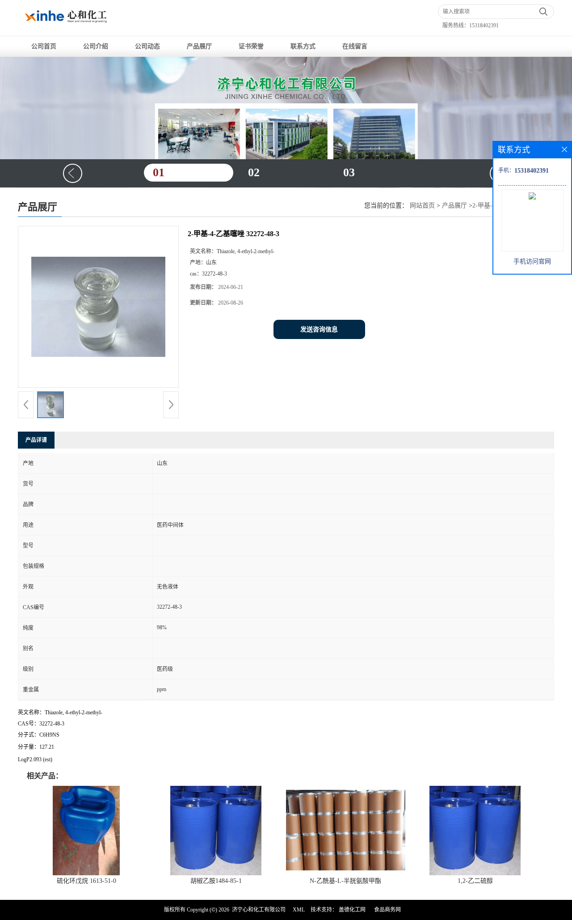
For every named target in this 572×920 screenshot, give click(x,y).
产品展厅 (199, 46)
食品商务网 (387, 910)
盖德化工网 (352, 910)
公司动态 (147, 46)
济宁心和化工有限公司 (259, 910)
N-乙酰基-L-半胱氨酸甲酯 (345, 881)
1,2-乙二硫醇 (475, 881)
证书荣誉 (251, 46)
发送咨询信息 (319, 329)
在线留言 (354, 46)
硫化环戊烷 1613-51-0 (86, 881)
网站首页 (422, 205)
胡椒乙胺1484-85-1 (216, 881)
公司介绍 (95, 46)
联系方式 (302, 46)
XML (299, 910)
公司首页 (43, 46)
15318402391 (484, 25)
